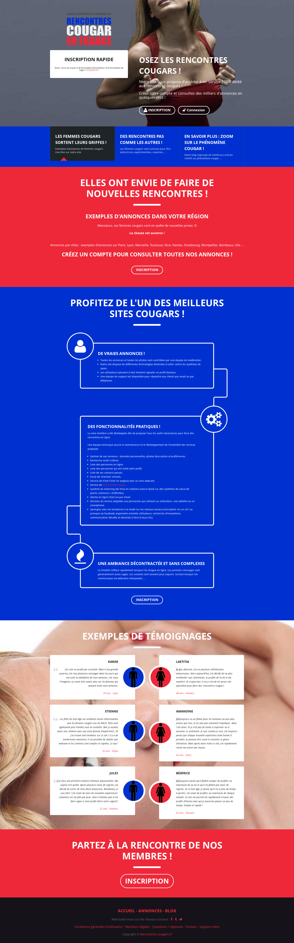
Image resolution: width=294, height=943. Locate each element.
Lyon (130, 245)
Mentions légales (137, 927)
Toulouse (156, 245)
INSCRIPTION (158, 110)
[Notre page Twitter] (180, 919)
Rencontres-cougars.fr (156, 934)
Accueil (126, 910)
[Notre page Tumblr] (176, 919)
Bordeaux (226, 245)
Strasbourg (192, 245)
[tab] (82, 143)
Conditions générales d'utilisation (98, 927)
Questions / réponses (167, 927)
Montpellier (209, 245)
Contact (191, 927)
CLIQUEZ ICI (92, 70)
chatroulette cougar (114, 484)
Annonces (150, 910)
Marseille (141, 245)
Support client (209, 927)
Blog (170, 910)
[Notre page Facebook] (171, 919)
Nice (167, 245)
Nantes (177, 245)
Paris (121, 245)
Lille (237, 245)
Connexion (195, 110)
